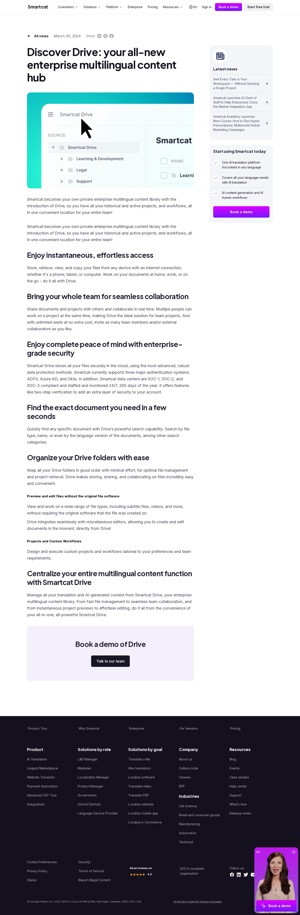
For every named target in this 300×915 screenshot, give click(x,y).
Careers (185, 777)
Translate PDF (138, 795)
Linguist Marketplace (42, 768)
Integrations (36, 804)
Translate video (139, 786)
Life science (188, 806)
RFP (182, 786)
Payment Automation (42, 786)
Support (235, 795)
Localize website (141, 804)
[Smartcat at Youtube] (253, 875)
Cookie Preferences (42, 862)
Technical (186, 842)
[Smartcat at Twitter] (246, 875)
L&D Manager (88, 759)
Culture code (188, 768)
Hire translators (139, 768)
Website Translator (41, 777)
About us (185, 759)
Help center (238, 786)
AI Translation (37, 759)
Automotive (187, 833)
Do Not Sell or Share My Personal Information (197, 901)
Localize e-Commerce (145, 822)
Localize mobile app (143, 813)
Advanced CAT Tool (41, 795)
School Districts (89, 804)
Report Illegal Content (94, 880)
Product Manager (90, 786)
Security (84, 862)
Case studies (239, 777)
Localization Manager (93, 777)
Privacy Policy (37, 871)
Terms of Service (91, 871)
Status (31, 880)
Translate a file (139, 759)
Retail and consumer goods (199, 815)
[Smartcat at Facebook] (232, 875)
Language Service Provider (98, 813)
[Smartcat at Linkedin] (239, 875)
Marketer (84, 768)
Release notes (240, 813)
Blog (233, 759)
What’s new (238, 804)
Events (235, 768)
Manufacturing (189, 824)
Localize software (141, 777)
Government (87, 795)
